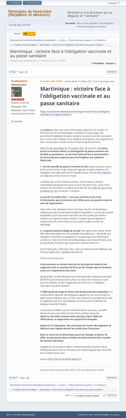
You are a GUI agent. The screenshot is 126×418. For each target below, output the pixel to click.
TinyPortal (82, 414)
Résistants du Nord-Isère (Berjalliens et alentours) (29, 13)
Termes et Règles (102, 414)
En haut (13, 378)
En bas (12, 72)
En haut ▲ (115, 414)
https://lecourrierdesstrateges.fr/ (65, 359)
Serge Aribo (46, 276)
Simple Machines (28, 415)
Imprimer (111, 72)
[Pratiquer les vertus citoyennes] (12, 117)
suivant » (111, 63)
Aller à (68, 395)
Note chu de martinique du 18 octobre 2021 (62, 148)
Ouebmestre (19, 81)
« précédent (97, 63)
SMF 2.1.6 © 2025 (13, 415)
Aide (91, 414)
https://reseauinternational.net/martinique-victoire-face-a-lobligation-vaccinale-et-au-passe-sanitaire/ (75, 113)
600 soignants (104, 172)
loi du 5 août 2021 (51, 252)
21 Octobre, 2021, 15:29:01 (51, 81)
